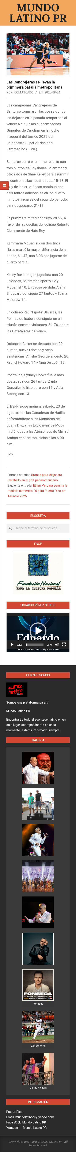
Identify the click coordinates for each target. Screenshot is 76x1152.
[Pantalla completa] (64, 644)
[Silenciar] (57, 644)
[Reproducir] (12, 644)
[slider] (34, 645)
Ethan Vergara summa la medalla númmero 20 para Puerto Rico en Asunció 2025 (37, 491)
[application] (38, 631)
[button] (38, 630)
